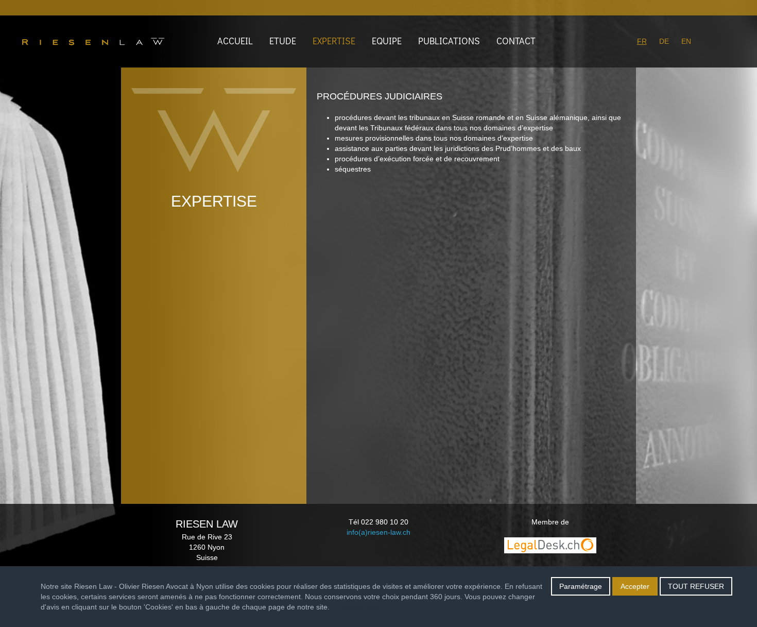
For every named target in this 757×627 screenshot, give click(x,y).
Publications (449, 41)
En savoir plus (354, 607)
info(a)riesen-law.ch (378, 532)
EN (686, 41)
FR (642, 41)
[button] (336, 41)
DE (664, 41)
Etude (282, 41)
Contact (516, 41)
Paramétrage (580, 586)
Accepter (635, 586)
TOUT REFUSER (696, 586)
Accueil (235, 41)
